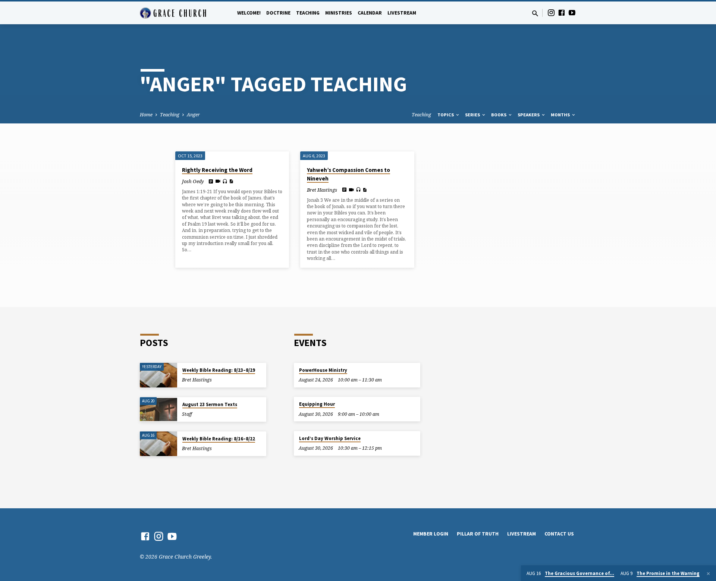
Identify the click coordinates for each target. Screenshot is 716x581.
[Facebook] (562, 12)
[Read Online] (211, 181)
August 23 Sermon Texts (209, 404)
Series (473, 114)
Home (146, 115)
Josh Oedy (193, 181)
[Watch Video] (218, 181)
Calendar (370, 13)
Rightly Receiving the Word (217, 169)
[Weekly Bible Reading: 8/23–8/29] (158, 375)
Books (499, 114)
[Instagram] (551, 12)
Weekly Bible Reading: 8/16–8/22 (218, 439)
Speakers (529, 114)
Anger (193, 115)
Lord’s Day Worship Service (330, 438)
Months (561, 114)
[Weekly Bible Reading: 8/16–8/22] (158, 443)
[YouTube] (572, 12)
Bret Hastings (322, 189)
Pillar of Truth (478, 534)
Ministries (338, 13)
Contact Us (559, 534)
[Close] (708, 573)
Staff (187, 414)
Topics (446, 114)
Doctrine (278, 13)
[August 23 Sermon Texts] (158, 409)
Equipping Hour (317, 404)
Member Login (430, 534)
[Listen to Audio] (224, 181)
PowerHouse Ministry (323, 370)
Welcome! (249, 13)
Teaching (308, 13)
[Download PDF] (231, 181)
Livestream (401, 13)
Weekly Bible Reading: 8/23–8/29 (218, 370)
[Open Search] (535, 13)
